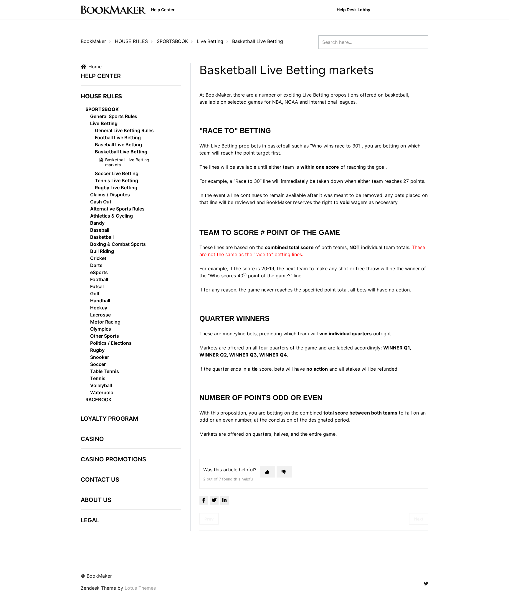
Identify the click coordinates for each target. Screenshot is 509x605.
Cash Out (100, 202)
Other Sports (104, 336)
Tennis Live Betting (116, 180)
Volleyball (101, 385)
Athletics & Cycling (111, 216)
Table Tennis (104, 371)
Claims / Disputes (110, 195)
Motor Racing (105, 322)
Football (99, 279)
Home (95, 66)
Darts (96, 265)
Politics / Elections (111, 343)
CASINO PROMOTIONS (113, 459)
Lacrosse (100, 315)
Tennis (97, 378)
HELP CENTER (101, 75)
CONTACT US (100, 479)
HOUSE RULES (131, 41)
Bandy (97, 223)
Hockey (98, 308)
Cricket (98, 258)
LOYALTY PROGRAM (109, 418)
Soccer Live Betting (116, 173)
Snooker (99, 357)
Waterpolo (101, 392)
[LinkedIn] (224, 500)
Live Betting (210, 41)
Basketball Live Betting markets (127, 162)
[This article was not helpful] (284, 472)
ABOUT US (96, 499)
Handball (100, 301)
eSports (99, 272)
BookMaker (93, 41)
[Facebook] (203, 500)
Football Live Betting (118, 137)
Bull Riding (102, 251)
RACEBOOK (98, 399)
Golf (95, 293)
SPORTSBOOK (172, 41)
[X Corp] (214, 500)
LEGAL (90, 520)
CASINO (92, 438)
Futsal (97, 286)
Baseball (99, 230)
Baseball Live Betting (118, 144)
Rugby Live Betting (116, 187)
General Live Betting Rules (124, 130)
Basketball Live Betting (257, 41)
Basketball (102, 237)
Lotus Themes (140, 588)
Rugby (97, 350)
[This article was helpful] (267, 472)
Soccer (98, 364)
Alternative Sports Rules (117, 209)
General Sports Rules (113, 116)
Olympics (100, 329)
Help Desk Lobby (353, 9)
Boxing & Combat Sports (118, 244)
